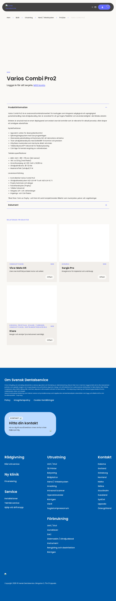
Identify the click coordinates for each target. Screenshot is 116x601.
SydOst (101, 499)
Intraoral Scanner (56, 490)
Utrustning (56, 457)
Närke (101, 481)
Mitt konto (39, 85)
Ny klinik (12, 474)
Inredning (52, 486)
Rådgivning (14, 457)
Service (11, 491)
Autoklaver (52, 530)
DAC (49, 534)
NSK (8, 72)
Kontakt (104, 457)
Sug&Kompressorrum (58, 508)
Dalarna (102, 464)
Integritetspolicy (22, 400)
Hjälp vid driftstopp (14, 507)
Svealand (102, 495)
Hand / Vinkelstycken (57, 481)
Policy (7, 400)
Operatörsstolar (55, 495)
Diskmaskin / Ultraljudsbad (60, 538)
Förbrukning (57, 518)
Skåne (101, 486)
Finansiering (11, 481)
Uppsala (102, 503)
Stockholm (103, 490)
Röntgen (51, 499)
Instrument (52, 543)
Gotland (102, 468)
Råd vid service (12, 464)
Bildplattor (52, 477)
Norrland (102, 477)
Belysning (52, 473)
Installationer (11, 498)
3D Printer (52, 468)
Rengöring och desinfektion (61, 547)
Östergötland (104, 508)
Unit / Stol (52, 464)
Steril (49, 503)
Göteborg (103, 473)
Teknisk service (12, 503)
